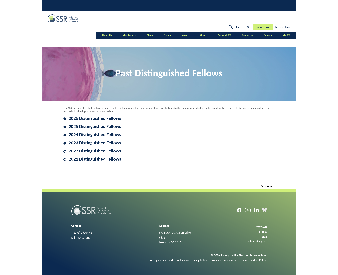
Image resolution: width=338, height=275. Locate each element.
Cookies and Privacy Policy (191, 260)
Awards (185, 35)
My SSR (286, 35)
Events (167, 35)
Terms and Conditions (223, 260)
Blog (264, 237)
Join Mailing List (257, 241)
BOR (248, 27)
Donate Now (263, 27)
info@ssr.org (82, 237)
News (150, 35)
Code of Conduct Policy (252, 260)
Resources (247, 35)
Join (238, 27)
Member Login (283, 27)
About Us (107, 35)
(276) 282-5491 (83, 232)
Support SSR (224, 35)
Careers (268, 35)
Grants (204, 35)
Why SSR (261, 227)
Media (263, 232)
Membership (130, 35)
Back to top (267, 186)
